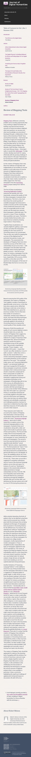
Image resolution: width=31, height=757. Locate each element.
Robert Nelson (9, 115)
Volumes (6, 18)
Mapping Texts (8, 120)
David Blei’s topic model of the (15, 589)
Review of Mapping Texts (12, 100)
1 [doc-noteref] (10, 458)
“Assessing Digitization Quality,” (13, 191)
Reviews (6, 80)
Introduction (7, 34)
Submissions (7, 21)
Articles (5, 43)
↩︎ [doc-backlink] (18, 700)
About (5, 15)
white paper (19, 151)
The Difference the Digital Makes (13, 38)
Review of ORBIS (9, 83)
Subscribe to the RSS (9, 12)
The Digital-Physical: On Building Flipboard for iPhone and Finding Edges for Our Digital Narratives (16, 56)
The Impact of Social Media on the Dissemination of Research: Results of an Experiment (15, 72)
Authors (6, 105)
